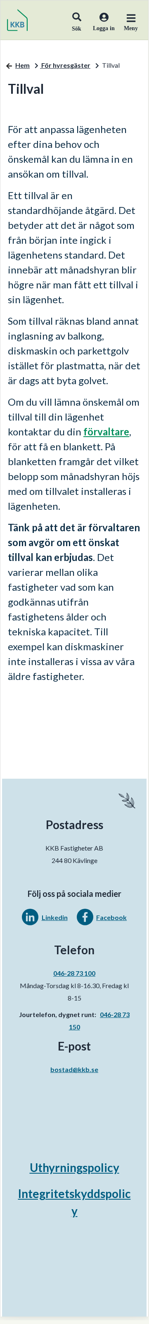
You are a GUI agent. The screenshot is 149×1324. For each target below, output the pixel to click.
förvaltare (106, 431)
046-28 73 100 (74, 973)
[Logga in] (100, 27)
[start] (17, 20)
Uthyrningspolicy (74, 1167)
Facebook (111, 917)
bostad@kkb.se (74, 1069)
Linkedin (55, 917)
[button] (77, 19)
